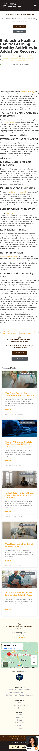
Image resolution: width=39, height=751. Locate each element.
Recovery (5, 60)
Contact (19, 720)
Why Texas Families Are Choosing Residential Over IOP (19, 394)
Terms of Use (19, 723)
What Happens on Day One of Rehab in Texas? (19, 545)
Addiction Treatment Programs (20, 692)
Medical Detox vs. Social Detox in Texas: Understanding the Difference (19, 495)
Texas (19, 702)
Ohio (19, 708)
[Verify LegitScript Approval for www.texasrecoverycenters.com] (19, 680)
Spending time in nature (8, 256)
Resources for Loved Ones (18, 60)
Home (19, 714)
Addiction (5, 58)
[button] (35, 5)
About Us (19, 717)
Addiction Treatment (17, 58)
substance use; (9, 122)
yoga (14, 147)
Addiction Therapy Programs (19, 689)
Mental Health (30, 58)
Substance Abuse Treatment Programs (19, 695)
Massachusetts (19, 705)
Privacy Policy (19, 725)
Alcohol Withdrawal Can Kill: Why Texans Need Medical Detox (18, 444)
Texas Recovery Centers (16, 736)
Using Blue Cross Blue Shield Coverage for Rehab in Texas (18, 594)
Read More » (9, 409)
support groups (11, 213)
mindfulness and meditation (18, 192)
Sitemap (19, 728)
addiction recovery (27, 92)
